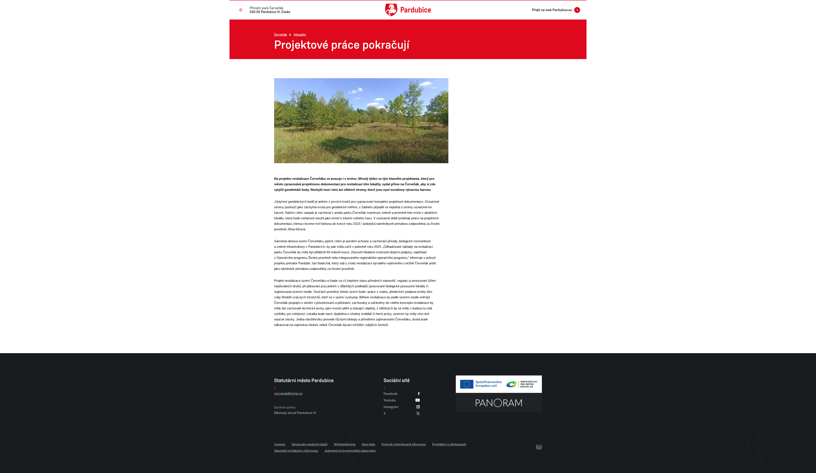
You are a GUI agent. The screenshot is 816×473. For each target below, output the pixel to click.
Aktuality (300, 35)
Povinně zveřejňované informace (403, 444)
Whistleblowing (344, 444)
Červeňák (280, 35)
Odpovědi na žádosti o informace (296, 451)
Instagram (391, 407)
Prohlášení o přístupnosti (449, 444)
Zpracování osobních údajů (309, 444)
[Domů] (408, 10)
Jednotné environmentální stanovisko (350, 451)
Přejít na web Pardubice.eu (552, 10)
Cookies (279, 444)
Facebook (390, 394)
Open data (368, 444)
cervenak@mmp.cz (288, 393)
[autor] (539, 447)
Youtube (390, 400)
